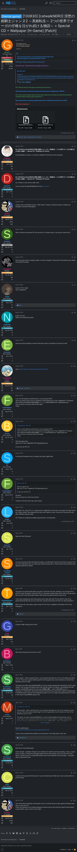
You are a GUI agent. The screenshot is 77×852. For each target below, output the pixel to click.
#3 (75, 174)
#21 (75, 675)
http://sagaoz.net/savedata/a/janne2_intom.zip (33, 369)
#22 (74, 702)
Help (69, 849)
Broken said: (20, 483)
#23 (74, 745)
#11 (75, 395)
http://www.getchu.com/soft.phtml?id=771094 (31, 58)
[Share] (72, 40)
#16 (75, 533)
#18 (75, 588)
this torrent (45, 186)
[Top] (72, 849)
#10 (75, 366)
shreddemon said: (22, 706)
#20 (74, 649)
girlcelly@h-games (32, 34)
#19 (75, 621)
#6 (75, 257)
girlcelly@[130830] (44, 34)
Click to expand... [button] (46, 722)
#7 (75, 285)
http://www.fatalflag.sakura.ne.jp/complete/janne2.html (32, 730)
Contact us (63, 849)
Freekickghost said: (23, 425)
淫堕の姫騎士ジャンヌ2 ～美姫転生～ (62, 34)
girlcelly (23, 34)
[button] (3, 3)
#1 (75, 40)
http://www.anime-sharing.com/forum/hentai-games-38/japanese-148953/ (39, 91)
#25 (74, 800)
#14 (75, 479)
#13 (75, 453)
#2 (75, 146)
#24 (74, 773)
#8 (75, 312)
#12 (75, 421)
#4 (75, 201)
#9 (75, 340)
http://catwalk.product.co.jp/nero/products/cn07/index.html (35, 57)
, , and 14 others (30, 137)
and (24, 388)
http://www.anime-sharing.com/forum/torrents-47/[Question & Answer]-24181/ (41, 100)
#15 (75, 507)
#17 (75, 559)
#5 (75, 229)
